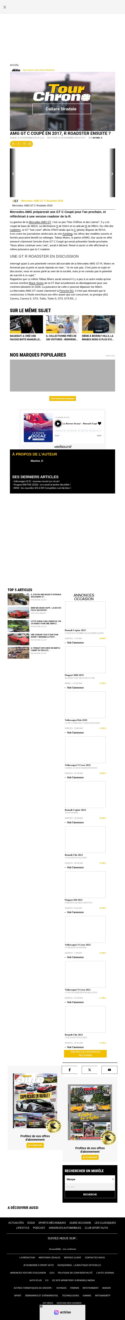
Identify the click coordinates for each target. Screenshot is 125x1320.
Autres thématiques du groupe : (33, 1288)
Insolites (15, 332)
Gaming (87, 1295)
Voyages (61, 1288)
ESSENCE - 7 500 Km (73, 953)
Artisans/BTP (102, 1295)
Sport (17, 1295)
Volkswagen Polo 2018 (76, 720)
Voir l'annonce (74, 642)
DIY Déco (48, 1303)
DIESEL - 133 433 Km (73, 683)
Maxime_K (97, 138)
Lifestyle (22, 1228)
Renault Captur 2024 (75, 810)
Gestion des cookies (69, 1303)
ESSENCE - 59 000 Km (74, 728)
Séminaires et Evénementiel (41, 1295)
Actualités (16, 1223)
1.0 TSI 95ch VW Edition (76, 948)
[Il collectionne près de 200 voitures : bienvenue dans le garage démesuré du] (62, 324)
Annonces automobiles (65, 1228)
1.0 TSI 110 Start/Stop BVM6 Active (81, 993)
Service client (72, 1257)
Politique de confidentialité (75, 1273)
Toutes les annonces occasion (85, 1054)
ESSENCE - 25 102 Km (74, 773)
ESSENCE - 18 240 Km (74, 818)
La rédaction (27, 1257)
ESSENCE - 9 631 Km (73, 908)
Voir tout (110, 356)
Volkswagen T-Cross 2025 (78, 945)
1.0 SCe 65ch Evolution (76, 858)
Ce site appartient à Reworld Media (73, 1280)
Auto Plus (36, 1280)
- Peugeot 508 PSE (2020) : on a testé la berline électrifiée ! (41, 484)
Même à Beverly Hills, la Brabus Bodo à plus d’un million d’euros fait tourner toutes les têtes (98, 337)
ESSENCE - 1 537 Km (73, 638)
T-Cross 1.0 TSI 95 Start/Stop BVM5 (81, 768)
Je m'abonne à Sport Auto (38, 1265)
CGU (52, 1273)
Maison (106, 1288)
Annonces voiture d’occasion (28, 1273)
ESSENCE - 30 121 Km (74, 1043)
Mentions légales (49, 1257)
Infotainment (91, 1288)
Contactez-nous (95, 1257)
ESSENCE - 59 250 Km (74, 998)
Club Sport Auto (96, 1228)
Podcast (39, 1228)
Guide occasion (80, 1223)
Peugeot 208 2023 (73, 900)
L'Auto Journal (105, 1273)
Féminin (74, 1288)
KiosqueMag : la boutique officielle (79, 1265)
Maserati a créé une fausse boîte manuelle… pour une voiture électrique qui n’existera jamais (25, 337)
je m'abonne (35, 1145)
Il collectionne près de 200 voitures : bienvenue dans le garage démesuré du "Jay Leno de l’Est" (62, 337)
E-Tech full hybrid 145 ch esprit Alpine (84, 633)
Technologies (70, 1295)
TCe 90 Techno (71, 813)
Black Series (36, 283)
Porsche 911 (66, 290)
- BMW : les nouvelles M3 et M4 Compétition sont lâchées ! (41, 488)
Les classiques (105, 1223)
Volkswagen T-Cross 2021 (78, 990)
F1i (46, 1280)
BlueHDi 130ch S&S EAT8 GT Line (80, 678)
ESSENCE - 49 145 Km (74, 863)
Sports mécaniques (52, 1223)
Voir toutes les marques (62, 398)
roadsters (15, 229)
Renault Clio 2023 (74, 855)
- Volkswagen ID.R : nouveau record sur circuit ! (36, 481)
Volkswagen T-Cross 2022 (78, 765)
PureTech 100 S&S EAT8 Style (78, 903)
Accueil (14, 65)
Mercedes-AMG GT (40, 222)
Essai (31, 1223)
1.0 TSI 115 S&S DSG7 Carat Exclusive (82, 723)
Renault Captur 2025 (75, 630)
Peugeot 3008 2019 (74, 675)
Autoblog (67, 233)
